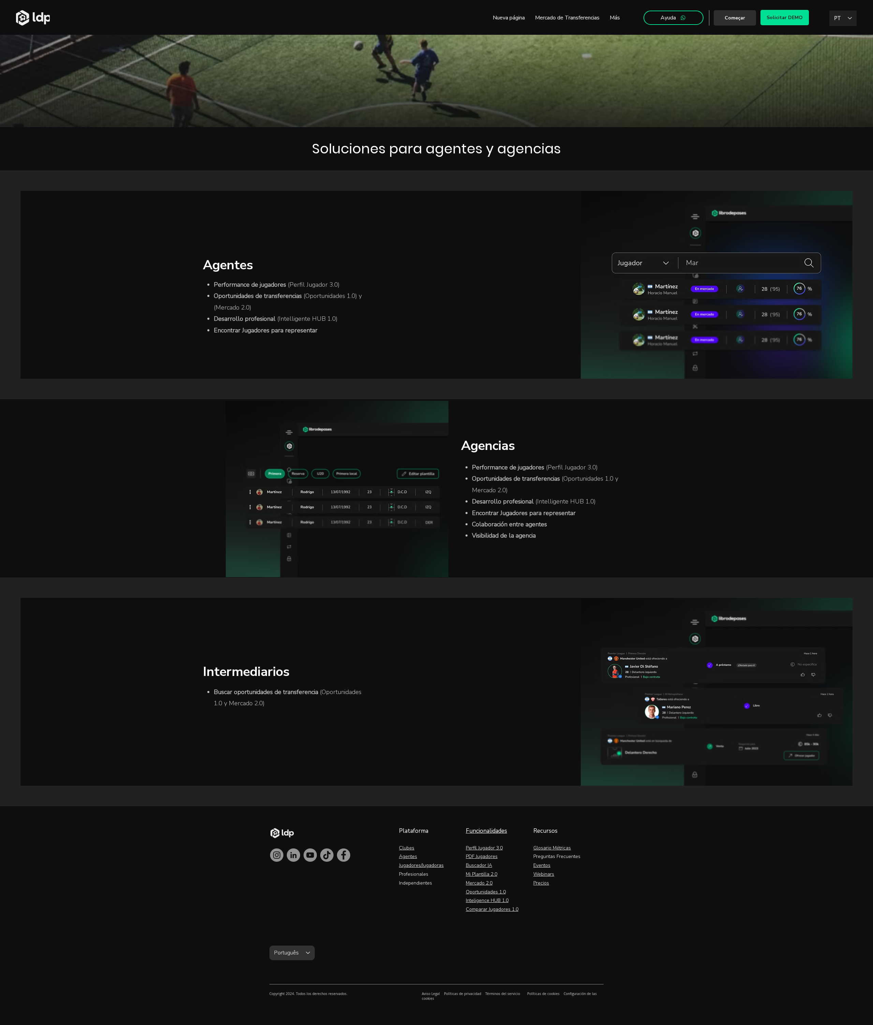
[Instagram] (276, 855)
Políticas (451, 994)
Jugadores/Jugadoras (421, 865)
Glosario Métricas (552, 848)
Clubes (406, 848)
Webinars (543, 874)
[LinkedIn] (293, 855)
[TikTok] (327, 855)
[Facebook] (343, 855)
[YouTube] (310, 855)
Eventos (541, 865)
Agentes (408, 856)
